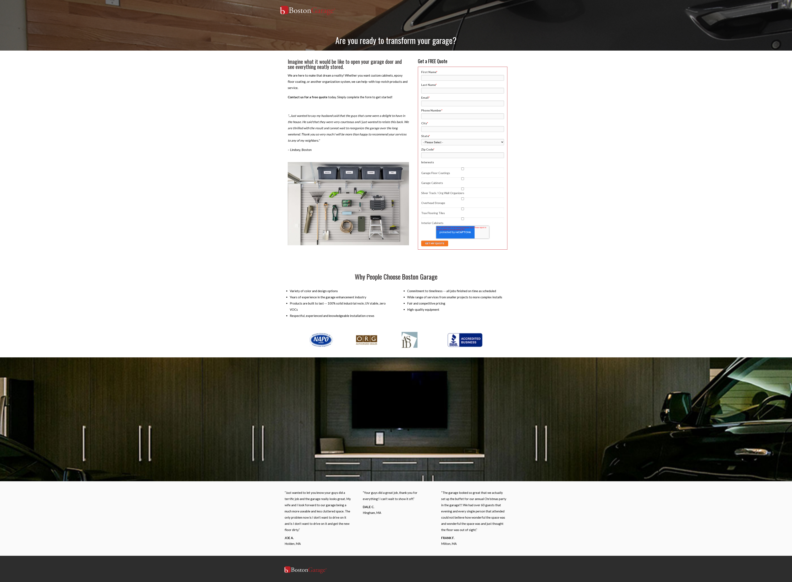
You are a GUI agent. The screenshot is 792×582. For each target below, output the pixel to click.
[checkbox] (462, 195)
